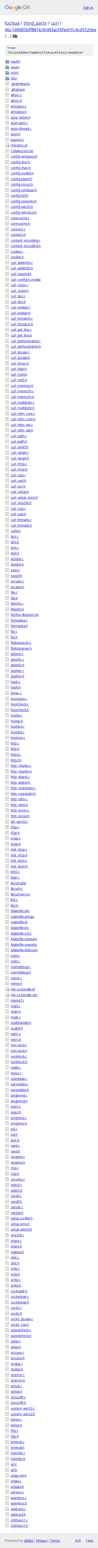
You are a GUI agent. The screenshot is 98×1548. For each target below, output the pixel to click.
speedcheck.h (21, 1335)
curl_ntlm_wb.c (22, 424)
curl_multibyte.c (22, 402)
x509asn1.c (19, 1520)
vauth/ (15, 61)
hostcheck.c (20, 704)
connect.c (18, 229)
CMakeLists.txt (22, 151)
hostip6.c (17, 732)
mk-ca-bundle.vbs (24, 995)
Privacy (41, 1540)
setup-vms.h (20, 1224)
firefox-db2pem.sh (25, 614)
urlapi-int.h (19, 1475)
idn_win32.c (19, 821)
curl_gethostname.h (26, 346)
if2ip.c (15, 827)
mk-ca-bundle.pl (23, 989)
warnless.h (19, 1503)
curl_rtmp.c (19, 464)
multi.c (16, 1017)
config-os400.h (22, 173)
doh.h (15, 553)
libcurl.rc (17, 888)
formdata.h (19, 626)
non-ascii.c (19, 1045)
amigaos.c (18, 106)
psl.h (14, 1134)
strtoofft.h (18, 1402)
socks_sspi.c (20, 1324)
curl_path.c (19, 436)
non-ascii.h (19, 1050)
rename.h (18, 1162)
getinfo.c (17, 659)
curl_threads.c (21, 519)
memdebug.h (21, 972)
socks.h (16, 1313)
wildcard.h (18, 1514)
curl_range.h (20, 458)
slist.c (15, 1257)
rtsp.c (15, 1168)
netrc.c (16, 1034)
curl (55, 23)
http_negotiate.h (23, 793)
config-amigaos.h (24, 156)
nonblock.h (19, 1062)
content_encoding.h (26, 246)
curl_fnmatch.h (22, 324)
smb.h (15, 1274)
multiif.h (17, 1028)
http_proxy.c (20, 810)
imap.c (16, 838)
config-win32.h (22, 206)
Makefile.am (20, 911)
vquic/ (15, 67)
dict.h (15, 542)
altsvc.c (16, 95)
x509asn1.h (19, 1525)
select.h (16, 1190)
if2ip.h (15, 832)
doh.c (15, 547)
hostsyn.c (18, 737)
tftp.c (15, 1430)
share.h (16, 1246)
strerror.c (18, 1375)
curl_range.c (20, 452)
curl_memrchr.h (22, 396)
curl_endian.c (20, 307)
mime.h (16, 983)
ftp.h (14, 637)
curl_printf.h (19, 447)
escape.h (17, 587)
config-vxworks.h (24, 201)
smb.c (15, 1268)
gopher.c (17, 670)
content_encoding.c (25, 240)
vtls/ (14, 78)
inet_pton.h (19, 866)
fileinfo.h (17, 609)
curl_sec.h (18, 486)
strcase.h (17, 1358)
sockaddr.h (19, 1291)
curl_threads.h (21, 525)
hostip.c (17, 715)
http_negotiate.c (23, 788)
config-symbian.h (24, 190)
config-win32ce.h (24, 212)
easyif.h (16, 575)
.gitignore (18, 89)
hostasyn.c (19, 698)
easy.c (15, 570)
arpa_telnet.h (20, 117)
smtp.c (16, 1279)
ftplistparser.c (21, 642)
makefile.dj (19, 922)
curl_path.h (19, 441)
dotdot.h (17, 564)
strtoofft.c (18, 1397)
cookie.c (17, 251)
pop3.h (16, 1112)
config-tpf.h (19, 195)
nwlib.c (16, 1067)
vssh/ (15, 72)
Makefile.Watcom (24, 950)
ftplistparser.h (21, 648)
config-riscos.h (22, 184)
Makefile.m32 (21, 933)
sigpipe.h (17, 1252)
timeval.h (17, 1447)
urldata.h (17, 1486)
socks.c (16, 1307)
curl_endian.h (20, 313)
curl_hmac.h (20, 363)
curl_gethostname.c (26, 341)
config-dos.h (20, 162)
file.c (14, 592)
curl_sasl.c (18, 475)
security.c (18, 1179)
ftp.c (14, 631)
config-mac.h (21, 167)
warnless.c (19, 1498)
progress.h (19, 1123)
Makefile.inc (20, 927)
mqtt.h (16, 1011)
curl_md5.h (19, 380)
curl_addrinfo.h (22, 268)
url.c (14, 1464)
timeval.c (17, 1442)
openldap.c (19, 1078)
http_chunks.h (21, 771)
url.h (14, 1470)
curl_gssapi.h (20, 357)
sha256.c (17, 1235)
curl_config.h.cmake (26, 279)
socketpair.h (20, 1302)
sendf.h (16, 1201)
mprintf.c (17, 1000)
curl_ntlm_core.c (23, 413)
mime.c (16, 978)
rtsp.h (15, 1173)
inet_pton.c (19, 860)
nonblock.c (19, 1056)
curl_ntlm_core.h (23, 419)
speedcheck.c (21, 1330)
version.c (17, 1492)
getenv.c (17, 654)
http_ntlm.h (19, 804)
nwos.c (16, 1073)
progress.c (19, 1118)
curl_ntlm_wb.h (22, 430)
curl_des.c (18, 296)
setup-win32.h (21, 1229)
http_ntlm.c (19, 799)
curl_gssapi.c (20, 352)
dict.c (15, 536)
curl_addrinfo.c (22, 262)
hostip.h (17, 721)
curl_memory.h (22, 385)
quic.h (15, 1140)
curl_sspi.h (18, 514)
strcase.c (17, 1352)
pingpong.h (19, 1101)
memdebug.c (21, 967)
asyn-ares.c (19, 123)
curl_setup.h (20, 491)
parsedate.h (20, 1090)
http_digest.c (20, 776)
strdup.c (17, 1363)
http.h (15, 748)
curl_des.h (18, 302)
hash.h (16, 687)
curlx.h (15, 531)
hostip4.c (17, 726)
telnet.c (16, 1419)
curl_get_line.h (21, 335)
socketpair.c (20, 1296)
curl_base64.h (21, 274)
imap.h (16, 844)
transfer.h (18, 1458)
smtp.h (16, 1285)
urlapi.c (16, 1481)
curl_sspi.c (18, 508)
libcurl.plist (18, 883)
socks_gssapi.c (22, 1319)
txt (78, 1540)
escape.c (17, 581)
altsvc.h (16, 100)
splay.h (16, 1347)
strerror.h (18, 1380)
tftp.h (15, 1436)
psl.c (14, 1129)
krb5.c (15, 871)
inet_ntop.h (19, 855)
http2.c (16, 754)
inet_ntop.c (19, 849)
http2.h (16, 760)
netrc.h (16, 1039)
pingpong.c (19, 1095)
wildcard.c (18, 1509)
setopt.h (17, 1212)
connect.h (18, 234)
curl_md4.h (19, 374)
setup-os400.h (22, 1218)
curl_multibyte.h (22, 408)
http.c (15, 743)
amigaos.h (19, 111)
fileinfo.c (17, 603)
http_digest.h (20, 782)
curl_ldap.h (19, 368)
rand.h (15, 1151)
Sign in (88, 7)
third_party (35, 23)
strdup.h (17, 1369)
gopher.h (17, 676)
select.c (16, 1184)
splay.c (16, 1341)
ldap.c (15, 877)
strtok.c (16, 1386)
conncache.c (20, 218)
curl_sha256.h (21, 503)
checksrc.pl (19, 145)
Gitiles (28, 1540)
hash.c (15, 682)
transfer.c (18, 1453)
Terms (55, 1540)
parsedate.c (20, 1084)
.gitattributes (20, 83)
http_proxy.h (20, 816)
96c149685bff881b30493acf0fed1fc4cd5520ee (50, 30)
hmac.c (16, 693)
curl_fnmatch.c (22, 318)
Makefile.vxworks (24, 944)
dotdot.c (17, 559)
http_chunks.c (21, 765)
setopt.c (17, 1207)
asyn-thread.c (21, 128)
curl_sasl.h (18, 480)
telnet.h (16, 1425)
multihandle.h (21, 1022)
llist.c (14, 899)
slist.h (15, 1263)
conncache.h (20, 223)
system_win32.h (23, 1414)
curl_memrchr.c (22, 391)
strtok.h (16, 1391)
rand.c (15, 1145)
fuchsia (12, 23)
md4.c (15, 955)
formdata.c (19, 620)
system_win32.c (23, 1408)
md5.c (15, 961)
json (89, 1540)
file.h (14, 598)
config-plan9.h (21, 179)
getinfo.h (17, 665)
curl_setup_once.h (24, 497)
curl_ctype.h (20, 290)
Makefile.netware (24, 939)
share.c (16, 1240)
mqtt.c (15, 1006)
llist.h (14, 905)
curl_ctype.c (19, 285)
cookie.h (17, 257)
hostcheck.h (20, 710)
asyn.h (15, 134)
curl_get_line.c (21, 329)
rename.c (18, 1156)
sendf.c (16, 1196)
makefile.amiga (22, 916)
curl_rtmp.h (19, 469)
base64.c (17, 139)
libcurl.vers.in (20, 894)
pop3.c (16, 1106)
